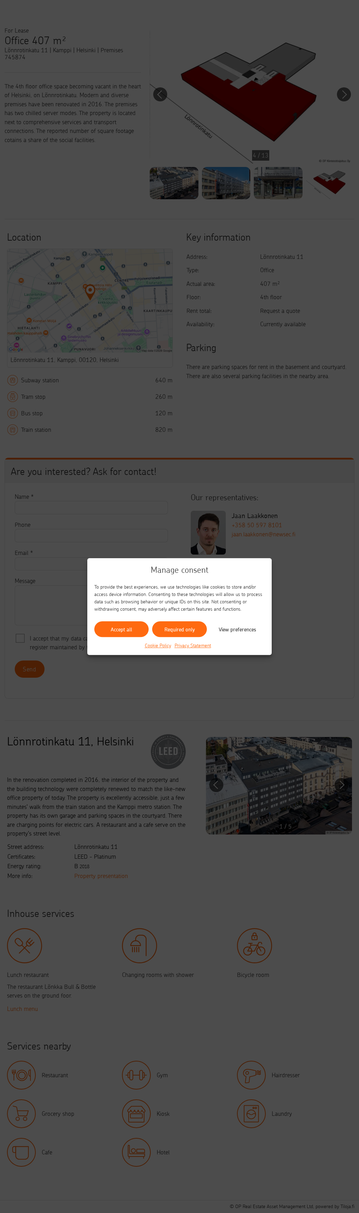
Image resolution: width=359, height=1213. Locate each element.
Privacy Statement (193, 645)
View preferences (237, 629)
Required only (179, 629)
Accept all (121, 629)
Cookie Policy (158, 645)
